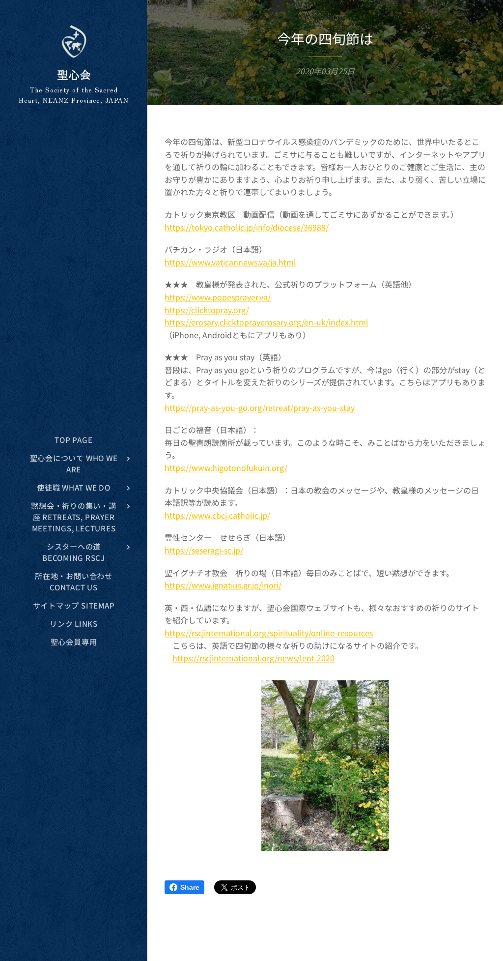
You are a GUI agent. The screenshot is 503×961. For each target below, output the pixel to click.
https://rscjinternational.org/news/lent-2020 (253, 658)
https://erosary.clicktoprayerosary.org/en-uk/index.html (266, 322)
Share (189, 887)
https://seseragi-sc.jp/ (204, 550)
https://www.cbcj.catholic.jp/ (217, 515)
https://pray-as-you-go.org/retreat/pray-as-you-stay (260, 407)
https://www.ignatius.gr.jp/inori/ (223, 585)
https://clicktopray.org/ (207, 310)
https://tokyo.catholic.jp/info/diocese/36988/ (247, 227)
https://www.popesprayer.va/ (218, 297)
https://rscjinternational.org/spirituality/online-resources (269, 633)
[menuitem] (73, 439)
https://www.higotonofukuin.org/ (226, 467)
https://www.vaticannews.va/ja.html (230, 262)
